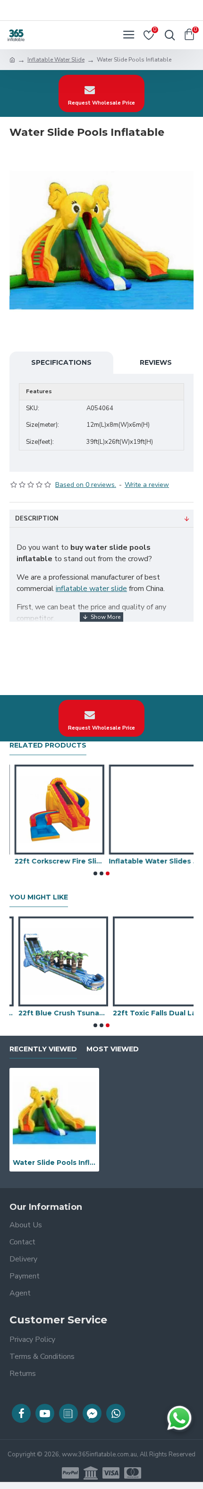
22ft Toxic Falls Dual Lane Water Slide (149, 1013)
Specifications (61, 362)
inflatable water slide (91, 588)
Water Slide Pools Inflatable (54, 1162)
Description (37, 518)
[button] (95, 873)
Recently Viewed (43, 1049)
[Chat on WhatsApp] (179, 1418)
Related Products (47, 745)
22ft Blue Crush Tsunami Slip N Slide (54, 1013)
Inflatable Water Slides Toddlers (149, 861)
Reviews (156, 362)
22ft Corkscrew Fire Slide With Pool (54, 861)
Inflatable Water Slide (56, 59)
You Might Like (38, 897)
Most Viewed (112, 1049)
